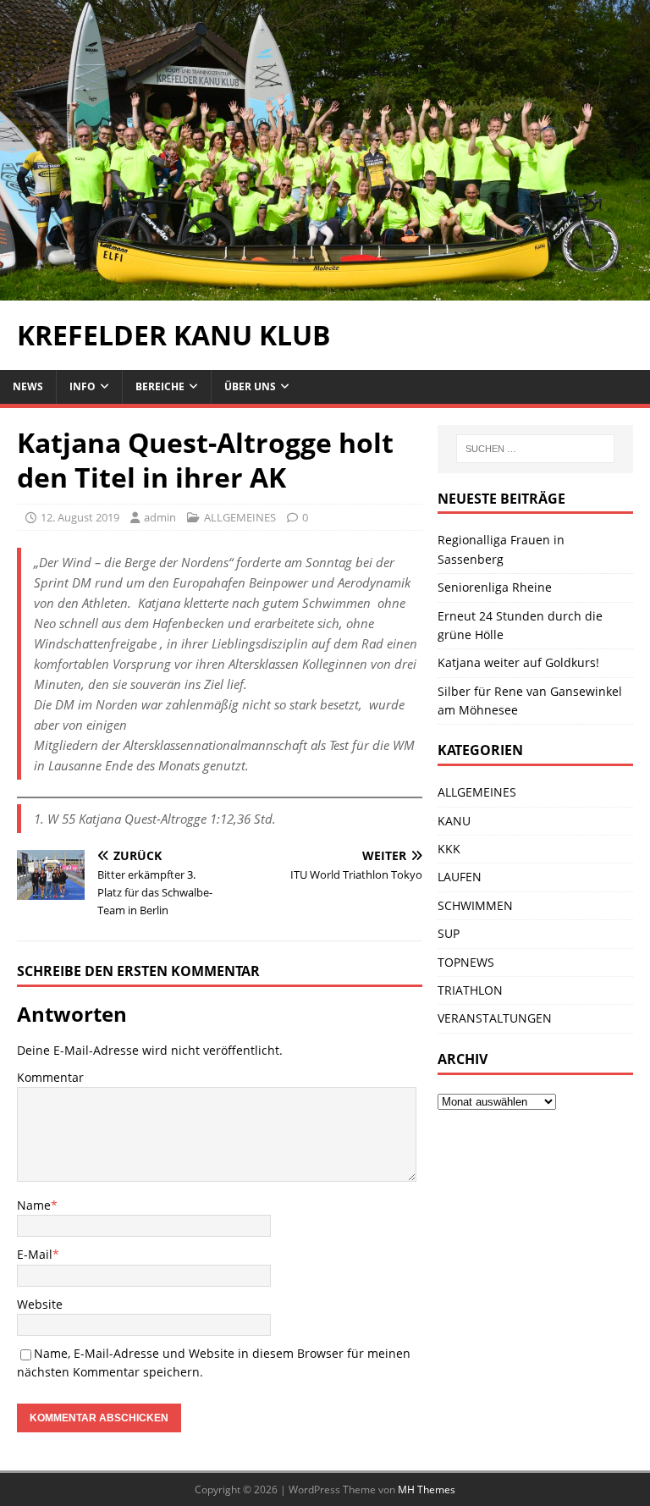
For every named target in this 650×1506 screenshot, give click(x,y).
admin (160, 517)
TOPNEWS (466, 962)
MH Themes (426, 1489)
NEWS (28, 386)
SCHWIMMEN (475, 905)
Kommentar (50, 1077)
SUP (449, 933)
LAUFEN (460, 877)
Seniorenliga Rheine (495, 587)
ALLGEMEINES (240, 517)
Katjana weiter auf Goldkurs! (518, 662)
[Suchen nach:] (535, 448)
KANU (454, 821)
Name (34, 1205)
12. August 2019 (80, 517)
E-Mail (34, 1254)
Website (40, 1304)
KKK (449, 849)
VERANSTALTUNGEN (495, 1018)
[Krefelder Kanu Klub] (325, 291)
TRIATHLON (470, 990)
